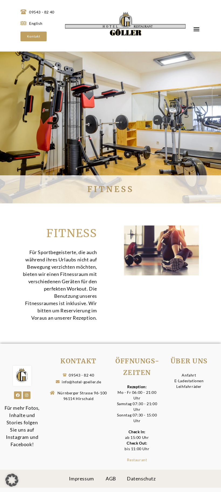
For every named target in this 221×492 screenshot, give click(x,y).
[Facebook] (18, 395)
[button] (196, 29)
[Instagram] (26, 395)
